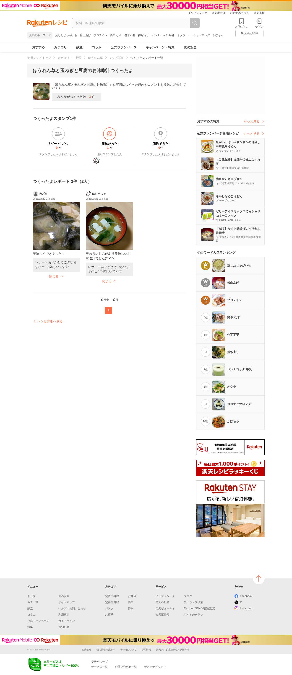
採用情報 (146, 649)
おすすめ (38, 47)
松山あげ (85, 35)
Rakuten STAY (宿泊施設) (199, 608)
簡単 (130, 602)
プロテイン (100, 35)
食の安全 (190, 47)
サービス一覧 (99, 666)
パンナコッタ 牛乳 (163, 35)
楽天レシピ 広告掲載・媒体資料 (172, 649)
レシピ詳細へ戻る (50, 321)
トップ (31, 596)
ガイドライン (66, 620)
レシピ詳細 (116, 57)
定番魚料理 (112, 602)
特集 (30, 627)
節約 (130, 608)
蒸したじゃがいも (66, 35)
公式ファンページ (123, 47)
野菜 (79, 57)
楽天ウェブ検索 (193, 602)
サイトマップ (66, 602)
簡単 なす (116, 35)
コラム (97, 47)
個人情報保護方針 (105, 649)
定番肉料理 (112, 596)
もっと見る (252, 121)
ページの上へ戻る (259, 578)
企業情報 (86, 649)
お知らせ (63, 627)
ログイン (258, 26)
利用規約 (63, 614)
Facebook (246, 596)
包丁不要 (129, 35)
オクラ (181, 35)
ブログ (188, 596)
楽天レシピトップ (39, 57)
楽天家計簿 (218, 13)
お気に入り (241, 26)
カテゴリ (60, 47)
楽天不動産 (162, 602)
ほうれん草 (95, 57)
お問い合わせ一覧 (126, 666)
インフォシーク (197, 13)
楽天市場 (259, 13)
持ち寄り (143, 35)
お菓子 (109, 614)
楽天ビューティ (165, 608)
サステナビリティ (155, 666)
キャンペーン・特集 (160, 47)
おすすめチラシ (239, 13)
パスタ (109, 608)
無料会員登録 (251, 33)
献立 (79, 47)
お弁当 (132, 596)
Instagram (246, 608)
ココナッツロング (199, 35)
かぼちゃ (218, 35)
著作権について (128, 649)
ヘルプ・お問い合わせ (72, 608)
